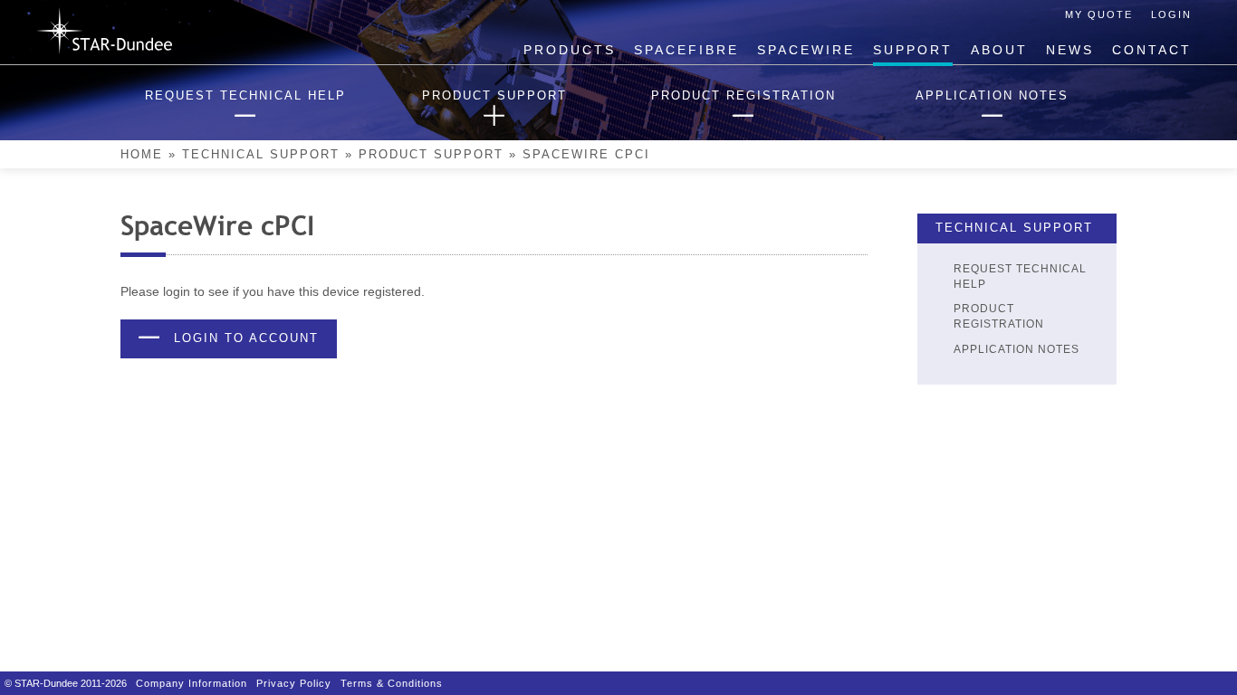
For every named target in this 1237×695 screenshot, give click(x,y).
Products (569, 50)
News (1070, 50)
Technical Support (261, 154)
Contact (1152, 50)
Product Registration (999, 316)
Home (141, 154)
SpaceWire (806, 50)
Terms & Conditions (391, 683)
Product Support (431, 154)
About (999, 50)
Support (913, 50)
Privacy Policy (293, 683)
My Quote (1099, 14)
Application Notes (1016, 349)
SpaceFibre (686, 50)
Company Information (191, 683)
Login (1171, 14)
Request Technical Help (1020, 276)
